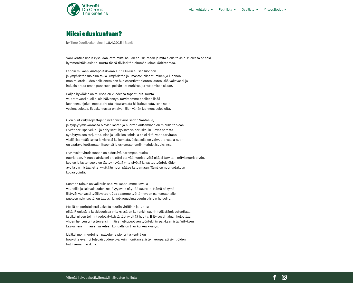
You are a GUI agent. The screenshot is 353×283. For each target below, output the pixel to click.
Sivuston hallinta (124, 277)
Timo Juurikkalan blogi (86, 42)
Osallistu (248, 9)
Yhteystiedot (273, 9)
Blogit (129, 42)
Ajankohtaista (199, 9)
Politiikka (225, 9)
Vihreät (71, 277)
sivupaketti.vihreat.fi (95, 277)
